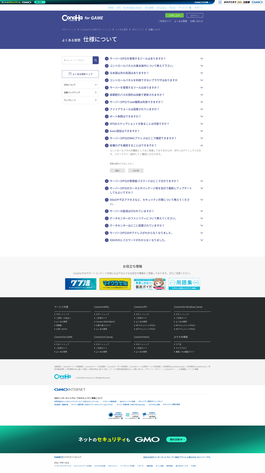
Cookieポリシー (171, 369)
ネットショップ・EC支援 (82, 466)
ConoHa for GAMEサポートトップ (96, 29)
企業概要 (182, 369)
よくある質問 (180, 21)
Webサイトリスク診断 (127, 401)
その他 (193, 466)
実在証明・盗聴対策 (61, 404)
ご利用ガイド (164, 21)
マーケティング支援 (127, 466)
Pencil (172, 7)
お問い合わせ (196, 21)
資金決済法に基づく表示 (98, 369)
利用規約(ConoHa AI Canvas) (174, 366)
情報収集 (150, 466)
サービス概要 (193, 369)
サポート (198, 7)
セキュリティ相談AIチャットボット (150, 401)
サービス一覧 (185, 7)
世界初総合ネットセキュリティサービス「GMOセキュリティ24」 (77, 401)
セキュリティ (112, 466)
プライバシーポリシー (153, 369)
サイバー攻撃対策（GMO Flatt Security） (131, 404)
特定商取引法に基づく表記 (77, 369)
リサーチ (140, 466)
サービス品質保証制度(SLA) (120, 369)
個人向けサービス (182, 466)
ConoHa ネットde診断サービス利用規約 (145, 366)
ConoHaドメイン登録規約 (73, 366)
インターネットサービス (62, 466)
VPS (119, 7)
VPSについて (138, 29)
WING (111, 7)
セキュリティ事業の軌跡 (171, 404)
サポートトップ (69, 29)
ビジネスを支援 (99, 466)
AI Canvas (161, 7)
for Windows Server (133, 7)
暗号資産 (170, 466)
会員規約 (57, 366)
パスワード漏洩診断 (110, 401)
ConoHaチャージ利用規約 (96, 366)
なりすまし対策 (154, 404)
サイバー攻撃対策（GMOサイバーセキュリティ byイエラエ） (92, 404)
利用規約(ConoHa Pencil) (196, 366)
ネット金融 (159, 466)
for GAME (149, 7)
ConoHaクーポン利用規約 (118, 366)
